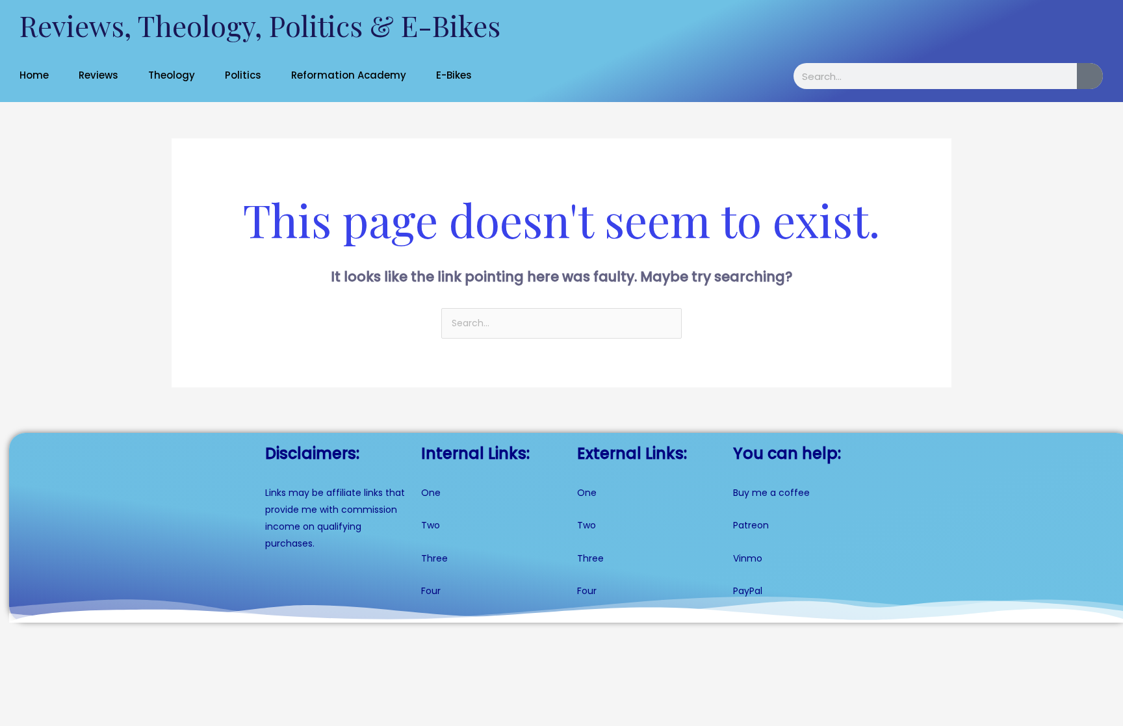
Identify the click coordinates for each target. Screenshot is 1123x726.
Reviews (98, 75)
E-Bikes (454, 75)
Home (34, 75)
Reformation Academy (348, 75)
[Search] (1090, 76)
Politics (243, 75)
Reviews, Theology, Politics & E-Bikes (259, 25)
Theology (171, 75)
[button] (41, 75)
